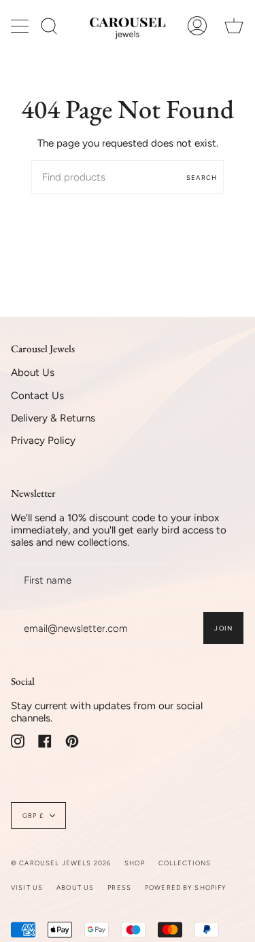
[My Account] (197, 26)
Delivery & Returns (53, 418)
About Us (32, 372)
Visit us (27, 887)
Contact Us (37, 396)
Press (119, 887)
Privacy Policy (43, 440)
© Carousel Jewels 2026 (61, 863)
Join (223, 628)
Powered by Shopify (186, 887)
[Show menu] (21, 26)
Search (201, 177)
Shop (134, 863)
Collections (184, 863)
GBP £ (33, 815)
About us (75, 887)
